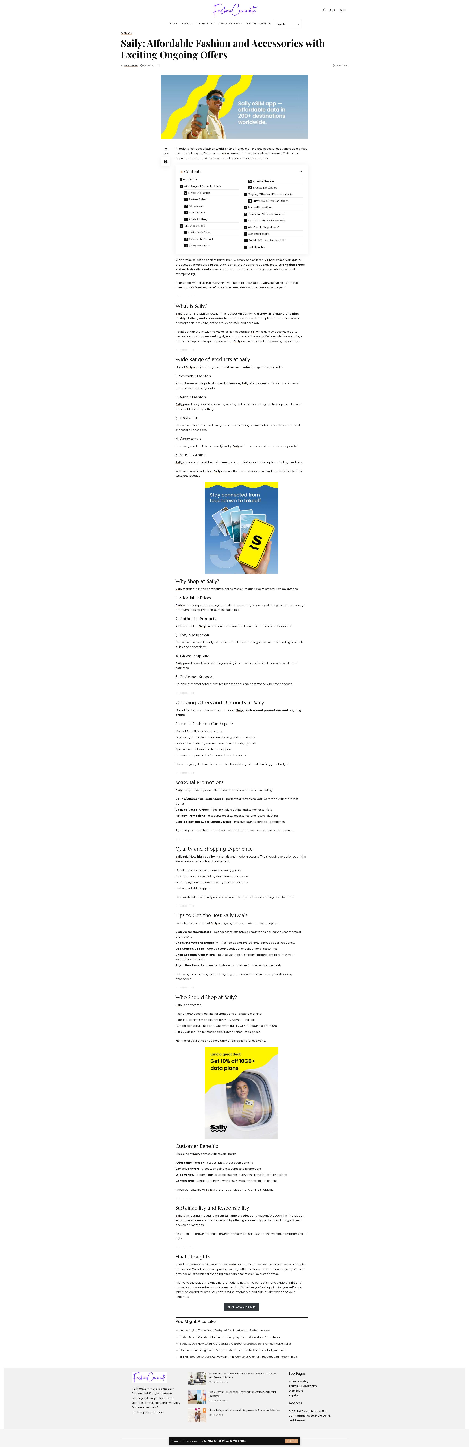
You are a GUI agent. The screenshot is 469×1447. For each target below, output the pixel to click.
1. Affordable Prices (199, 232)
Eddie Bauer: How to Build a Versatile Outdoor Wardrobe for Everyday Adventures (235, 1343)
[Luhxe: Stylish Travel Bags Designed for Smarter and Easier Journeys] (197, 1397)
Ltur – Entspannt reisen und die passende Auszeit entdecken (244, 1410)
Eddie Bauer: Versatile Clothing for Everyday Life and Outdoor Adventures (230, 1337)
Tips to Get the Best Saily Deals (266, 220)
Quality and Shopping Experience (267, 214)
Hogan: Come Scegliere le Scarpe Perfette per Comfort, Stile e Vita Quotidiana (233, 1350)
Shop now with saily (242, 1307)
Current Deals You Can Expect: (270, 200)
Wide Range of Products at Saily (202, 186)
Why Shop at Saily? (194, 225)
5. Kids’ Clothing (198, 219)
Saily (268, 260)
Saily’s (191, 367)
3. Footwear (196, 206)
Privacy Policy (215, 1440)
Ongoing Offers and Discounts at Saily (270, 194)
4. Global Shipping (263, 181)
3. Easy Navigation (199, 245)
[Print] (165, 161)
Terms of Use (238, 1440)
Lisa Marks (131, 65)
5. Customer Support (265, 187)
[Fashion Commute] (234, 10)
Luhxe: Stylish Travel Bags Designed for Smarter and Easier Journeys (225, 1330)
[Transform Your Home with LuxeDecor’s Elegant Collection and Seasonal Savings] (197, 1378)
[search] (325, 10)
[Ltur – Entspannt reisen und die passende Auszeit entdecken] (197, 1415)
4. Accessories (197, 212)
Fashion (126, 33)
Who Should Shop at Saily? (263, 227)
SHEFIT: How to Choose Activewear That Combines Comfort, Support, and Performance (238, 1356)
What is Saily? (191, 179)
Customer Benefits (259, 233)
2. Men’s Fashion (198, 199)
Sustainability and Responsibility (267, 240)
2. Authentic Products (201, 239)
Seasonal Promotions (260, 207)
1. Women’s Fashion (199, 192)
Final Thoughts (256, 247)
